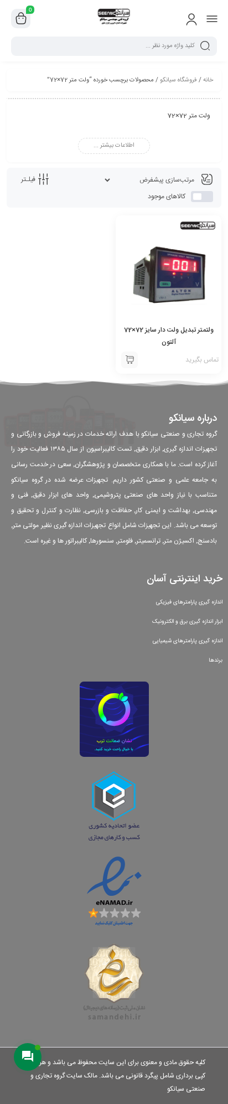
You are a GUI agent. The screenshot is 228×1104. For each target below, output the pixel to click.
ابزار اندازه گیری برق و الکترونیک (187, 621)
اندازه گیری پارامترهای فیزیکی (189, 602)
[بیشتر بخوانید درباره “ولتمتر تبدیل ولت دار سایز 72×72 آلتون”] (129, 360)
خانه (208, 80)
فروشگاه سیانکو (178, 80)
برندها (215, 660)
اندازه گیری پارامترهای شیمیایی (187, 641)
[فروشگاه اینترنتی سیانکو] (114, 18)
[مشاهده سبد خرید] (21, 18)
